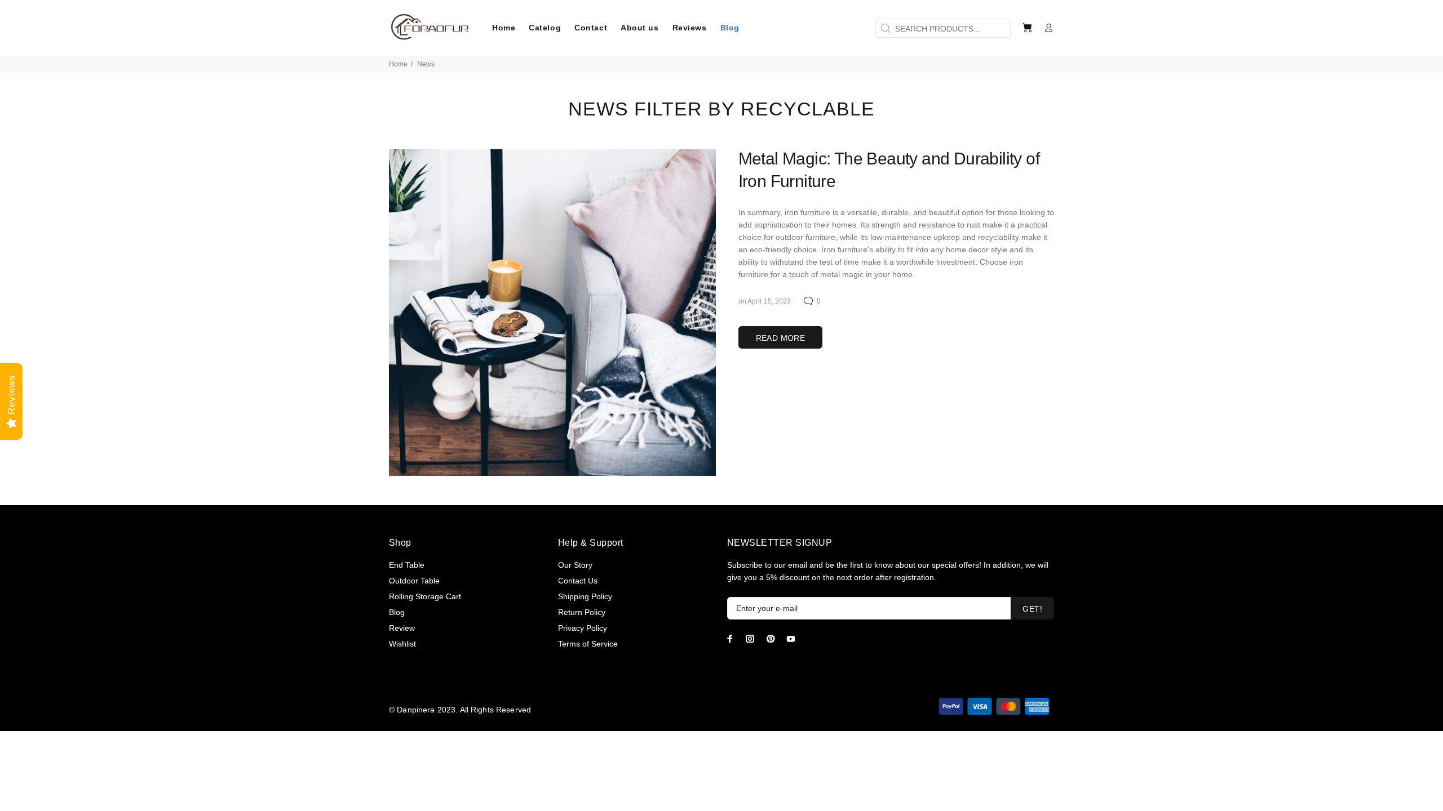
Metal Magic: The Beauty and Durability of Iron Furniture (888, 169)
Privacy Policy (582, 627)
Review (402, 627)
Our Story (575, 564)
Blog (397, 612)
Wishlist (402, 643)
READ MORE (780, 337)
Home (398, 64)
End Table (406, 564)
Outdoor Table (414, 580)
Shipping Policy (585, 596)
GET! (1032, 608)
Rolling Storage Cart (425, 596)
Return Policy (581, 612)
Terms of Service (588, 643)
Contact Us (577, 580)
